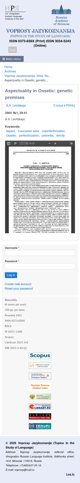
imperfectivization (53, 131)
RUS (12, 50)
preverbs (47, 135)
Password (11, 261)
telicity (60, 135)
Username (11, 248)
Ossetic (11, 135)
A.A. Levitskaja (16, 105)
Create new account (18, 284)
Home (8, 67)
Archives (10, 71)
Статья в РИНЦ (64, 105)
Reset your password (19, 288)
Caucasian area (28, 131)
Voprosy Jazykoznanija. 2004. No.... (28, 76)
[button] (12, 59)
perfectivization (29, 135)
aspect (10, 131)
